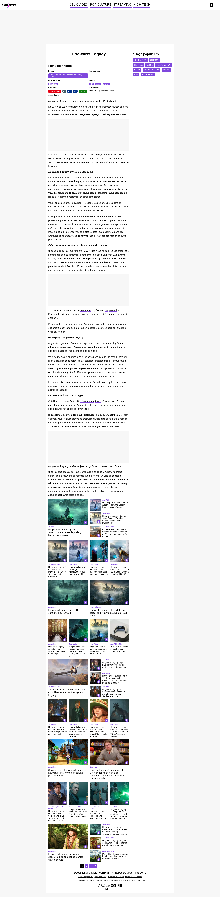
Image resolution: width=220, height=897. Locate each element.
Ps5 (136, 75)
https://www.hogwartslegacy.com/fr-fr (101, 91)
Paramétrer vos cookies (116, 877)
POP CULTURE (100, 4)
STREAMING (122, 4)
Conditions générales (85, 877)
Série (150, 65)
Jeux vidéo (140, 60)
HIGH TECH (141, 4)
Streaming (148, 75)
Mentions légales (100, 877)
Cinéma (154, 60)
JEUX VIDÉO (79, 4)
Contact (104, 873)
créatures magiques (90, 401)
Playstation (163, 65)
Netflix (138, 65)
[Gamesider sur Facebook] (211, 5)
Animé (166, 70)
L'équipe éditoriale (85, 873)
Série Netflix (151, 70)
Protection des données (133, 877)
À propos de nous (122, 873)
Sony (137, 70)
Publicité (140, 873)
